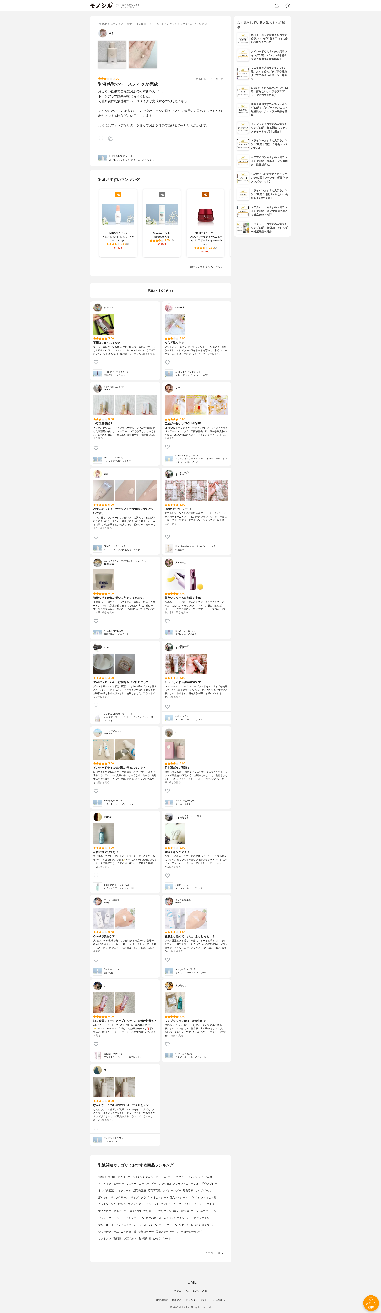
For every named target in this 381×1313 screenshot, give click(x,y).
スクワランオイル (174, 1217)
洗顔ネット (149, 1211)
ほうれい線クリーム (203, 1224)
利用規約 (176, 1299)
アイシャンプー (172, 1190)
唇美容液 (188, 1190)
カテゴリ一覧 (181, 1290)
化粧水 (102, 1176)
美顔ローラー (146, 1231)
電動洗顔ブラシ (189, 1211)
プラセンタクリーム (132, 1217)
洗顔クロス (135, 1211)
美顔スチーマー (165, 1231)
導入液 (121, 1176)
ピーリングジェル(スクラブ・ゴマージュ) (175, 1183)
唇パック (103, 1197)
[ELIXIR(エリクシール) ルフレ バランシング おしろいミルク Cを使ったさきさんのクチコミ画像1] (112, 54)
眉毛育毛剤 (154, 1190)
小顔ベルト (129, 1238)
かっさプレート (162, 1238)
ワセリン (184, 1224)
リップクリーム (120, 1197)
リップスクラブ (140, 1197)
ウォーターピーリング (189, 1231)
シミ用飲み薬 (118, 1204)
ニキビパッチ (168, 1204)
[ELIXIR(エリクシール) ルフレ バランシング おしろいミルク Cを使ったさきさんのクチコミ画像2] (143, 54)
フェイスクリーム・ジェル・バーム (136, 1224)
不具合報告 (219, 1299)
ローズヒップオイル (197, 1217)
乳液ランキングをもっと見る (206, 266)
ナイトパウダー (177, 1176)
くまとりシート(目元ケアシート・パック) (175, 1197)
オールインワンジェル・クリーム (146, 1176)
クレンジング (196, 1176)
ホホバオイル (154, 1217)
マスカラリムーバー (137, 1183)
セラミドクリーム (108, 1217)
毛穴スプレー (209, 1183)
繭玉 (175, 1211)
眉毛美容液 (139, 1190)
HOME (190, 1282)
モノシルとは (199, 1290)
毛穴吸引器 (144, 1238)
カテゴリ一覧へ (214, 1253)
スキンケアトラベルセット (143, 1204)
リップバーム (203, 1190)
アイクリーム (123, 1190)
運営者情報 (162, 1299)
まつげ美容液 (106, 1190)
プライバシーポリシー (197, 1299)
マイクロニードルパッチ (112, 1211)
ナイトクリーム (168, 1224)
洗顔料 (209, 1176)
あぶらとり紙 (208, 1197)
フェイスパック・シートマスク (196, 1204)
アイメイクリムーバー (111, 1183)
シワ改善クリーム (108, 1231)
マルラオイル (106, 1224)
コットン (103, 1204)
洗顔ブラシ (164, 1211)
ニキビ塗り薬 (128, 1231)
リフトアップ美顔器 (109, 1238)
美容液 (112, 1176)
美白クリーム (208, 1211)
